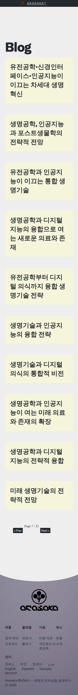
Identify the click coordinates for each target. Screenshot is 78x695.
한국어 (37, 664)
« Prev (18, 530)
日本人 (10, 664)
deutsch (11, 673)
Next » (45, 530)
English (10, 669)
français (46, 669)
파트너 (27, 638)
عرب (51, 664)
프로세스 (11, 643)
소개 (59, 643)
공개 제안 (12, 638)
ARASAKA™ (37, 3)
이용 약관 (46, 638)
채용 (59, 638)
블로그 (27, 643)
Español (28, 669)
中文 (23, 664)
